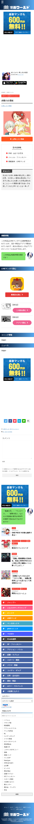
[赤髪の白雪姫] (19, 421)
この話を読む (21, 310)
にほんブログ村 (6, 707)
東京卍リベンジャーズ (20, 548)
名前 (3, 461)
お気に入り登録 (6, 106)
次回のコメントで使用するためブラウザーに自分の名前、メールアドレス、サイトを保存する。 (16, 470)
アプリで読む (21, 323)
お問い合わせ (19, 809)
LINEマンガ (6, 429)
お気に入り (18, 807)
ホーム (5, 807)
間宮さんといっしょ (19, 593)
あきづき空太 (8, 431)
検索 (17, 794)
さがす (11, 807)
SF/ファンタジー (14, 429)
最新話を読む (16, 295)
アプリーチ (20, 74)
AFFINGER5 (20, 821)
